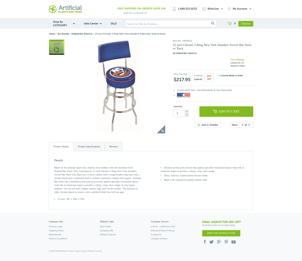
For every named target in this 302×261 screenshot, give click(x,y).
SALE (114, 23)
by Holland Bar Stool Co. (185, 53)
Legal (77, 251)
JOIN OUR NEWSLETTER (221, 233)
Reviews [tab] (113, 146)
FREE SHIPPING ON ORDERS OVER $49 (141, 8)
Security (98, 251)
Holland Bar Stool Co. (82, 34)
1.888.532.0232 (187, 8)
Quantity (178, 106)
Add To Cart (228, 111)
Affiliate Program (108, 234)
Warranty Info (55, 234)
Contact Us (156, 234)
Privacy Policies (87, 251)
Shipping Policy (56, 230)
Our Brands (63, 34)
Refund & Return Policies (163, 230)
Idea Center (91, 23)
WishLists (213, 8)
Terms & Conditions (58, 238)
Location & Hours (159, 238)
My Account (240, 8)
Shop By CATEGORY (60, 23)
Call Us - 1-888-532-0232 (163, 226)
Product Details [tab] (61, 146)
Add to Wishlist (209, 125)
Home (52, 34)
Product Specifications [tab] (89, 146)
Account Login (55, 226)
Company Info (106, 230)
